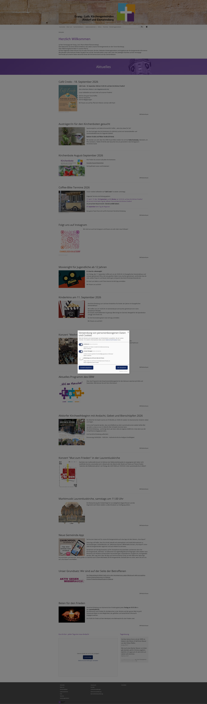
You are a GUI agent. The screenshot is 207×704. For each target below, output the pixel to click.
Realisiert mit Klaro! (123, 371)
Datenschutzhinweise (111, 340)
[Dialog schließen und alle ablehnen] (128, 331)
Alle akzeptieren (121, 367)
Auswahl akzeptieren (86, 367)
